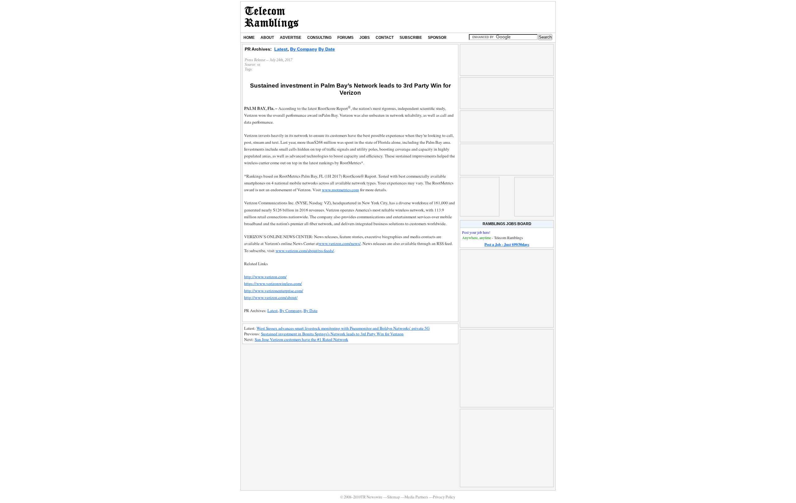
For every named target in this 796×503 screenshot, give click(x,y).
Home (249, 37)
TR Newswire (271, 17)
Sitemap (393, 497)
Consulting (319, 37)
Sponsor (437, 37)
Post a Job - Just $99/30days (506, 244)
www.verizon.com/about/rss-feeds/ (304, 250)
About (267, 37)
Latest (281, 49)
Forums (345, 37)
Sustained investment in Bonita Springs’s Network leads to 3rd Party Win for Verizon (332, 334)
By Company (303, 49)
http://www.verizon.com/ (265, 276)
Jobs (364, 37)
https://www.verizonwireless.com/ (273, 283)
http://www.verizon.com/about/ (271, 297)
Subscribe (411, 37)
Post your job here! (476, 232)
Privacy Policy (444, 497)
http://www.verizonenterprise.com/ (273, 290)
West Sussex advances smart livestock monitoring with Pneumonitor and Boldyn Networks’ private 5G (343, 328)
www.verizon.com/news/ (340, 243)
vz (258, 64)
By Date (326, 49)
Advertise (290, 37)
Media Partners (416, 497)
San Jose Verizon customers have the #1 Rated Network (301, 339)
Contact (385, 37)
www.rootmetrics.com (340, 190)
